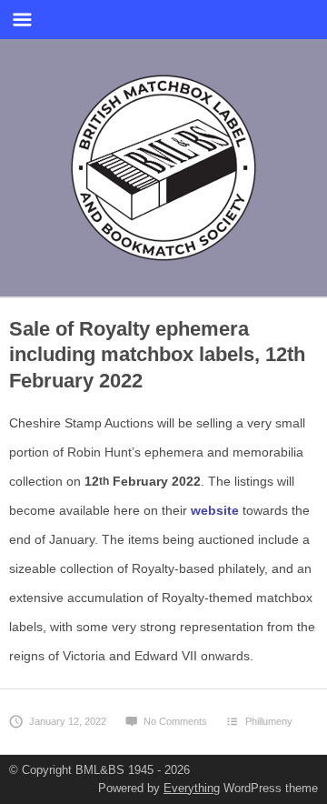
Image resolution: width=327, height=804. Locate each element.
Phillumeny (268, 721)
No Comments (175, 721)
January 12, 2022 (67, 721)
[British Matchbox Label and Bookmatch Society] (163, 165)
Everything (192, 788)
